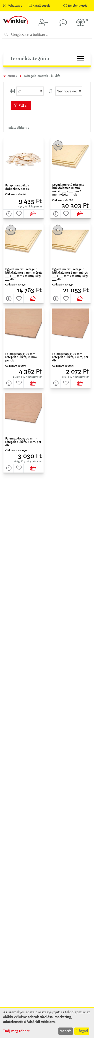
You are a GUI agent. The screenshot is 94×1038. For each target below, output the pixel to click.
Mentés (65, 1031)
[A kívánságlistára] (18, 213)
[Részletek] (8, 213)
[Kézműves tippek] (63, 22)
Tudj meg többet (16, 1031)
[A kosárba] (34, 213)
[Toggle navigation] (80, 58)
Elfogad (82, 1031)
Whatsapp (15, 5)
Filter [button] (23, 105)
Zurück (12, 76)
